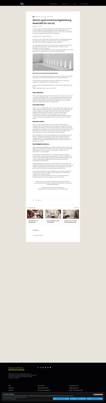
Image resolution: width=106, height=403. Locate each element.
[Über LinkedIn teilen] (38, 200)
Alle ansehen (76, 207)
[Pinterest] (45, 367)
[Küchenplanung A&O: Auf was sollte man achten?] (71, 214)
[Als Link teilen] (41, 200)
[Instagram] (40, 367)
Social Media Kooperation (43, 388)
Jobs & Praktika (41, 385)
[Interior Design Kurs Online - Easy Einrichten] (53, 214)
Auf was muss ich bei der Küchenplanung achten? (70, 221)
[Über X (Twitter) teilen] (35, 200)
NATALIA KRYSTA (15, 368)
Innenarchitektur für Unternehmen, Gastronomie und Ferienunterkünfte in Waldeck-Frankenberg (34, 221)
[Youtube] (50, 367)
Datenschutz (11, 388)
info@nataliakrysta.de (74, 388)
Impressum (10, 390)
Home (9, 385)
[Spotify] (43, 367)
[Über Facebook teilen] (33, 200)
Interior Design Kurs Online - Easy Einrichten (52, 221)
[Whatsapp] (38, 367)
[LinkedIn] (48, 367)
